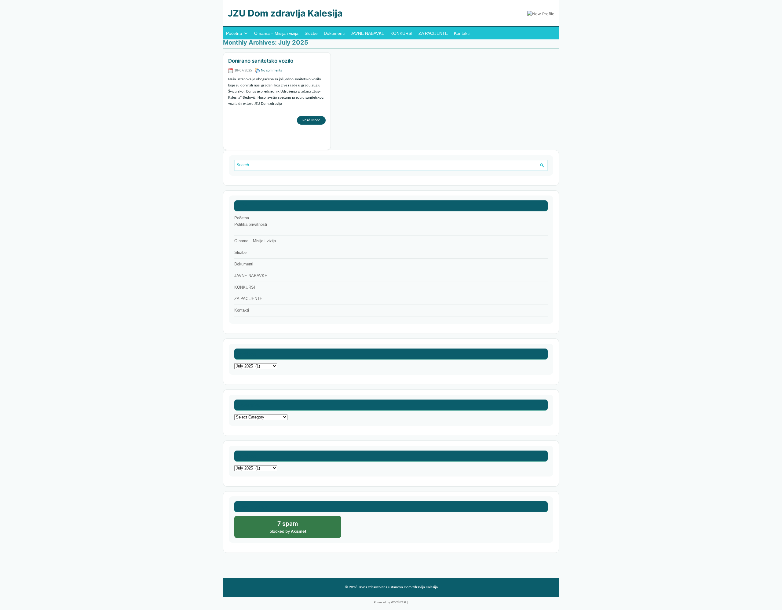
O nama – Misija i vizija (276, 33)
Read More (311, 120)
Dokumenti (334, 33)
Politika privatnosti (250, 224)
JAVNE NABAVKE (367, 33)
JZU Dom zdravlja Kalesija (285, 13)
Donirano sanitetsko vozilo (260, 61)
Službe (311, 33)
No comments (271, 70)
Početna (234, 33)
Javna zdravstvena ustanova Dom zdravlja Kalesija (398, 587)
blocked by (294, 529)
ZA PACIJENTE (433, 33)
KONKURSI (401, 33)
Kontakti (462, 33)
